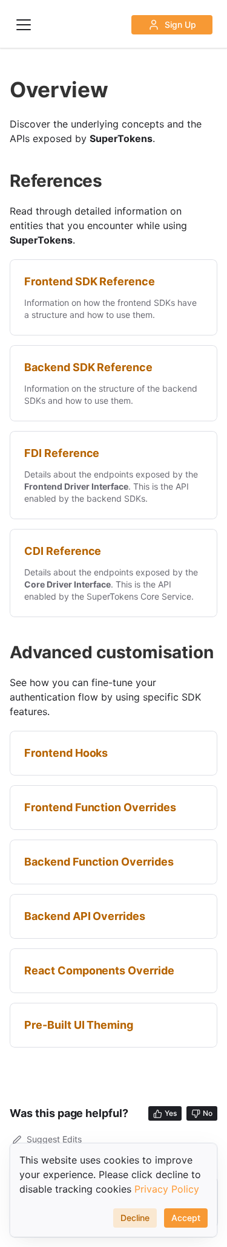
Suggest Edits (54, 1139)
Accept (185, 1218)
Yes (171, 1113)
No (207, 1113)
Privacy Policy (166, 1189)
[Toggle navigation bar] (24, 25)
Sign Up (180, 24)
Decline (135, 1218)
